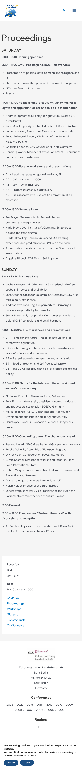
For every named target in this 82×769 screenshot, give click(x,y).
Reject (27, 762)
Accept (11, 762)
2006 (39, 710)
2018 (30, 705)
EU (39, 727)
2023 (9, 705)
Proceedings (15, 603)
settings (31, 755)
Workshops (14, 609)
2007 (29, 710)
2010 (59, 705)
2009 (69, 705)
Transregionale (16, 620)
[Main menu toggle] (74, 10)
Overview (13, 598)
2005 (50, 710)
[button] (64, 10)
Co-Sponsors (15, 625)
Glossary (12, 614)
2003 (60, 710)
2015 (40, 705)
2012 (49, 705)
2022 (20, 705)
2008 (18, 710)
